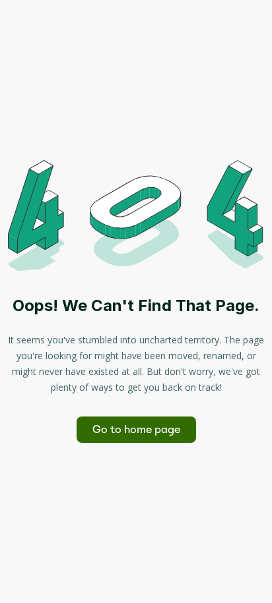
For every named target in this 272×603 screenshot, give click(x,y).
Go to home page (136, 429)
